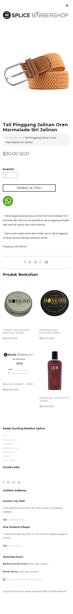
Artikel (6, 456)
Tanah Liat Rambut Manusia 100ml (16, 331)
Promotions (9, 460)
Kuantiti (8, 169)
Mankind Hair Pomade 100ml (49, 331)
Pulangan (8, 452)
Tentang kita (9, 439)
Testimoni (8, 443)
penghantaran (11, 448)
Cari (5, 435)
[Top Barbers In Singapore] (22, 579)
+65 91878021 (15, 545)
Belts (19, 137)
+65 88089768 (16, 519)
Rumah (10, 137)
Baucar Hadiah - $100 (18, 384)
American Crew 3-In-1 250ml (54, 399)
